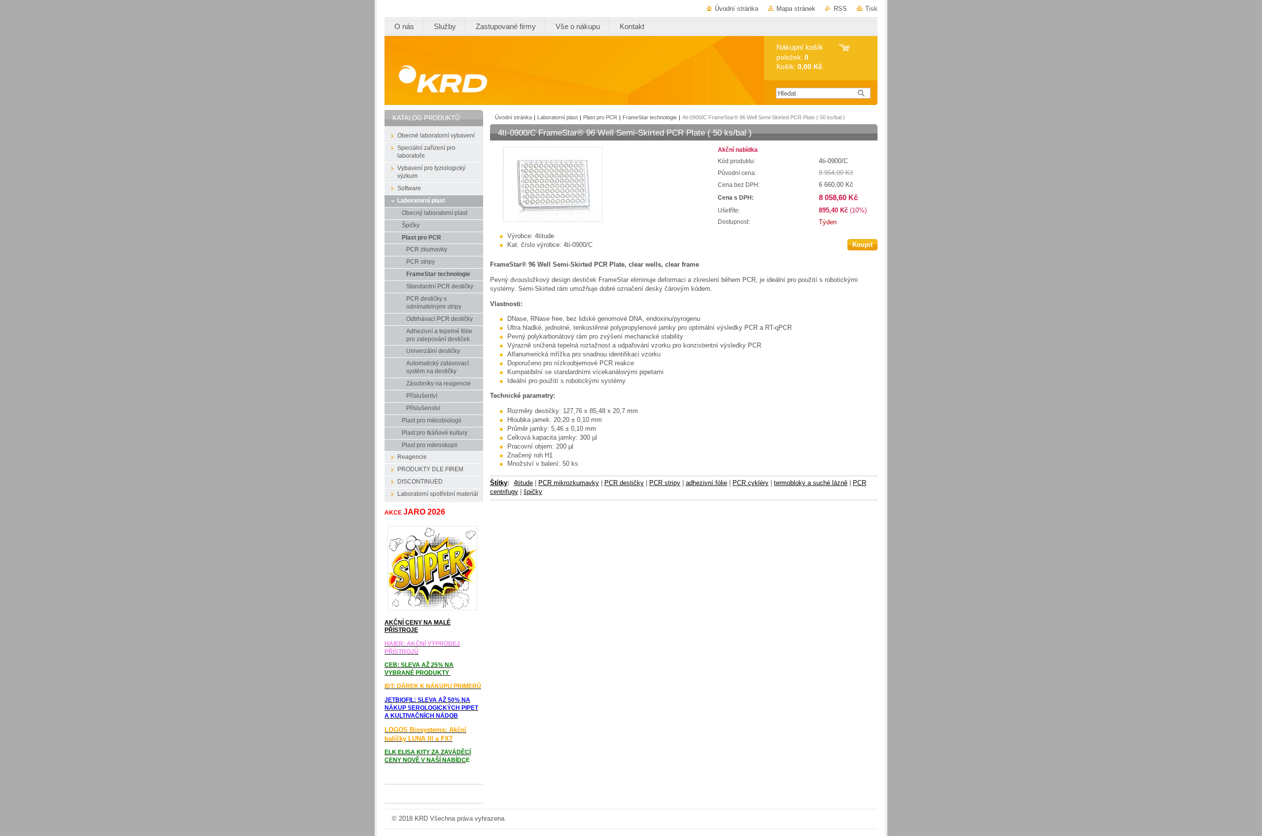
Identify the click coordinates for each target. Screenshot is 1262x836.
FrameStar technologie (650, 117)
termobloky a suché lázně (810, 483)
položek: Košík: (799, 56)
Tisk (871, 8)
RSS (840, 8)
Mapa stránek (795, 8)
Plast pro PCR (600, 117)
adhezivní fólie (706, 483)
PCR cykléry (751, 483)
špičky (533, 491)
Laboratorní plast (557, 117)
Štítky (498, 483)
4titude (523, 483)
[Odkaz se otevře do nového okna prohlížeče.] (552, 219)
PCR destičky (624, 483)
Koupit (862, 244)
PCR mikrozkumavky (568, 483)
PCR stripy (664, 483)
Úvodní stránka (736, 8)
